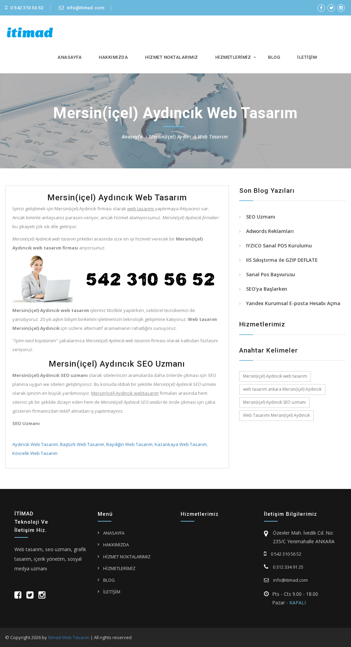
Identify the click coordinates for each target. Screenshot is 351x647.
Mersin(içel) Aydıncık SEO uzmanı (274, 402)
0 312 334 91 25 (287, 567)
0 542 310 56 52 (26, 7)
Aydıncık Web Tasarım (35, 444)
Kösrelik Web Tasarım (35, 453)
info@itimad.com (84, 7)
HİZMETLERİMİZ (233, 57)
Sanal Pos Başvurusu (270, 274)
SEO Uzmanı (260, 216)
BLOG (274, 57)
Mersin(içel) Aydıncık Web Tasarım (188, 136)
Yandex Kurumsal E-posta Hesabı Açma (293, 303)
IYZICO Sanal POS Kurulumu (279, 245)
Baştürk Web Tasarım (82, 444)
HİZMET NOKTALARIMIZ (171, 57)
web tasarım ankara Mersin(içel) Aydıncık (282, 389)
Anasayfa (132, 136)
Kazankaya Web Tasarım (181, 444)
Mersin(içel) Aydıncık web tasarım (275, 376)
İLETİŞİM (307, 57)
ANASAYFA (70, 57)
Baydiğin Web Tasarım (129, 444)
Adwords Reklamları (270, 231)
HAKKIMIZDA (113, 57)
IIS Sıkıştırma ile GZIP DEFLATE (282, 260)
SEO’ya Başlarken (266, 289)
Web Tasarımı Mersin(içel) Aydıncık (276, 415)
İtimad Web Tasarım (68, 637)
